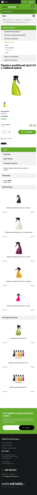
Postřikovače (27, 19)
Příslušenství (18, 19)
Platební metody (7, 445)
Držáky (7, 45)
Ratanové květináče (11, 39)
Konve (6, 52)
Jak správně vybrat (7, 443)
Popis (5, 150)
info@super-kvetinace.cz (11, 476)
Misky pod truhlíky (11, 60)
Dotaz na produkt (7, 138)
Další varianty (8, 159)
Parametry (7, 154)
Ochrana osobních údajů (9, 448)
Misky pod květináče (11, 57)
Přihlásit (25, 2)
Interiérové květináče (12, 31)
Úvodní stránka (9, 19)
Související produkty (10, 163)
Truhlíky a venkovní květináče (15, 35)
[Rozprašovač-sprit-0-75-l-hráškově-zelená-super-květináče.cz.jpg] (16, 85)
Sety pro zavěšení (9, 47)
